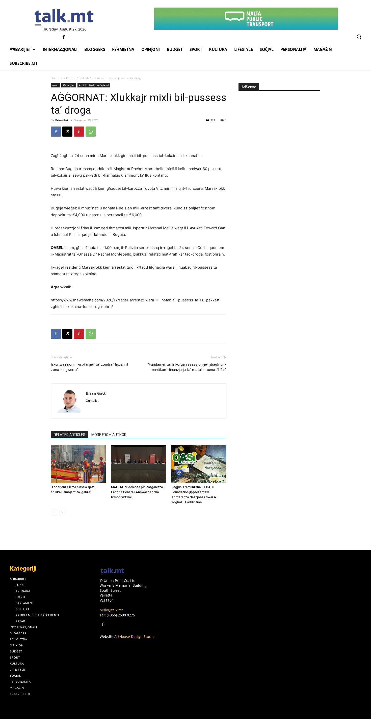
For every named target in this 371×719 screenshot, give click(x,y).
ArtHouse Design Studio (134, 636)
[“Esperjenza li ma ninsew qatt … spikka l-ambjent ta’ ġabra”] (78, 464)
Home (55, 78)
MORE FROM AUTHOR (108, 435)
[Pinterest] (79, 132)
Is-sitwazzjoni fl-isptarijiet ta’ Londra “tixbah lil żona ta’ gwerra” (89, 367)
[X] (67, 132)
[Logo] (64, 17)
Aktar (68, 78)
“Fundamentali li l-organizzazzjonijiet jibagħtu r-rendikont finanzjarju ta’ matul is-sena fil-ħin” (187, 367)
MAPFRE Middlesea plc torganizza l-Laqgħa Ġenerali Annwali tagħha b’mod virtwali (138, 492)
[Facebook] (63, 37)
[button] (359, 36)
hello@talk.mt (111, 610)
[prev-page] (54, 512)
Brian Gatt (62, 120)
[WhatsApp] (91, 132)
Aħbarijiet (69, 85)
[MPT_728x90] (246, 19)
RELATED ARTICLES (69, 435)
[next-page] (62, 512)
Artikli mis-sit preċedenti (94, 85)
